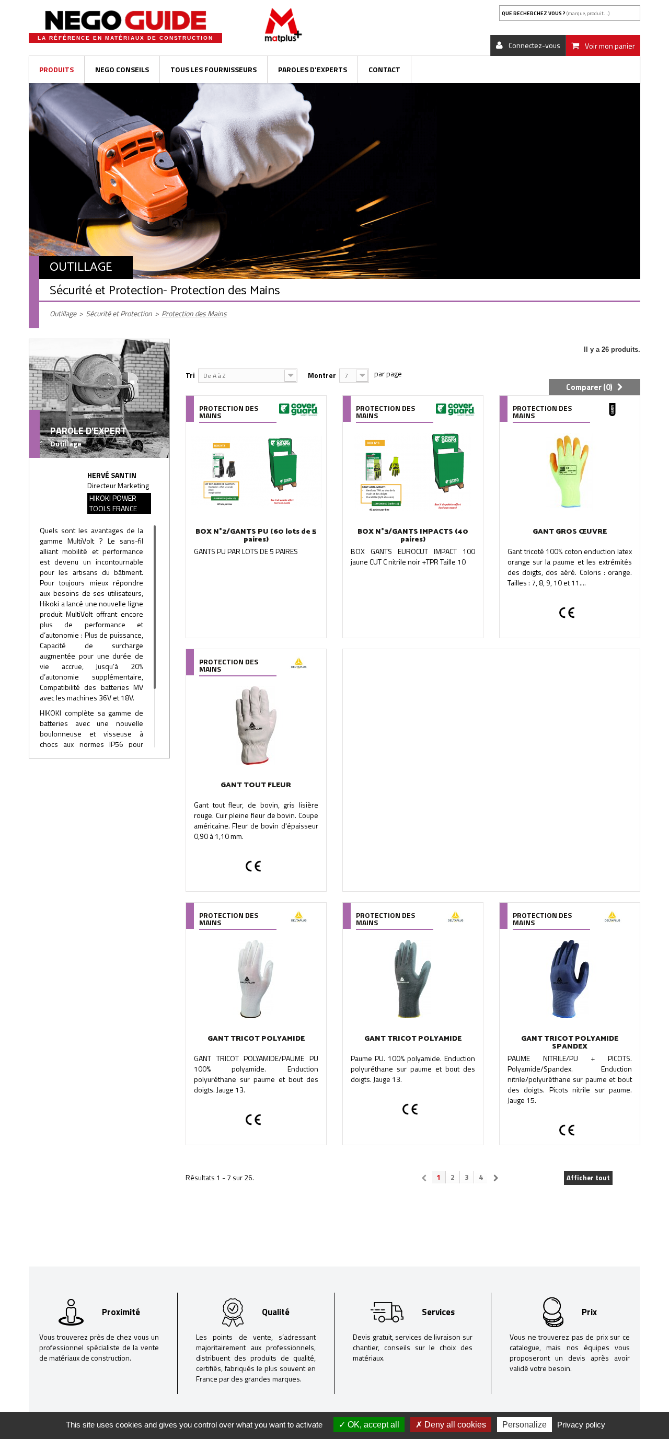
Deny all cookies (454, 1424)
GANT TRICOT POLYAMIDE (256, 1039)
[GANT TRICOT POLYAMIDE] (256, 979)
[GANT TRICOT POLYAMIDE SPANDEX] (569, 979)
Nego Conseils (122, 69)
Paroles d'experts (312, 69)
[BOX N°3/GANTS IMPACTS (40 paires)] (413, 472)
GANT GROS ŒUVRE (570, 532)
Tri (190, 375)
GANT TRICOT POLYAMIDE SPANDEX (569, 1043)
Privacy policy (581, 1424)
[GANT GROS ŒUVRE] (569, 472)
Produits (56, 69)
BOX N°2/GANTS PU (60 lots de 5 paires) (255, 536)
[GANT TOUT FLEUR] (256, 725)
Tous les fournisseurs (213, 69)
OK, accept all (372, 1424)
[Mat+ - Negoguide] (125, 20)
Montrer (322, 375)
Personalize (524, 1424)
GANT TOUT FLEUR (256, 785)
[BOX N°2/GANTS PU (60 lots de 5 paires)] (256, 472)
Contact (384, 69)
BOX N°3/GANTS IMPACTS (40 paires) (412, 536)
